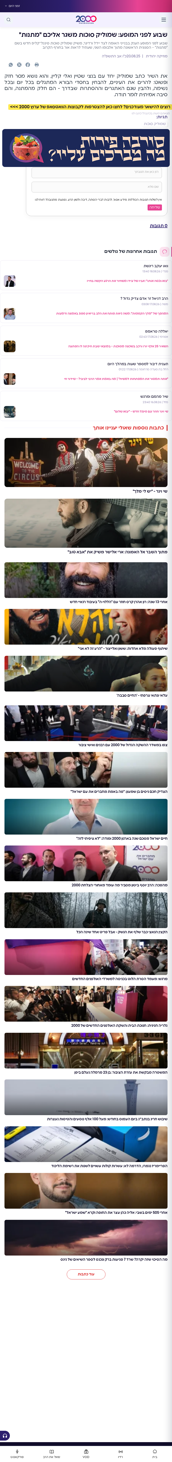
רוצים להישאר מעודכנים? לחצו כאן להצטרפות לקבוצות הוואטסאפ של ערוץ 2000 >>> (90, 107)
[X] (19, 64)
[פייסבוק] (27, 64)
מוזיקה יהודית (156, 56)
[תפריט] (163, 19)
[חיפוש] (8, 19)
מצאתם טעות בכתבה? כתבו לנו (151, 113)
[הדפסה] (36, 64)
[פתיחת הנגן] (5, 1436)
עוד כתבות (86, 1274)
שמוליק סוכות (155, 124)
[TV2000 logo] (86, 19)
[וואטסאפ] (10, 64)
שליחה (154, 207)
